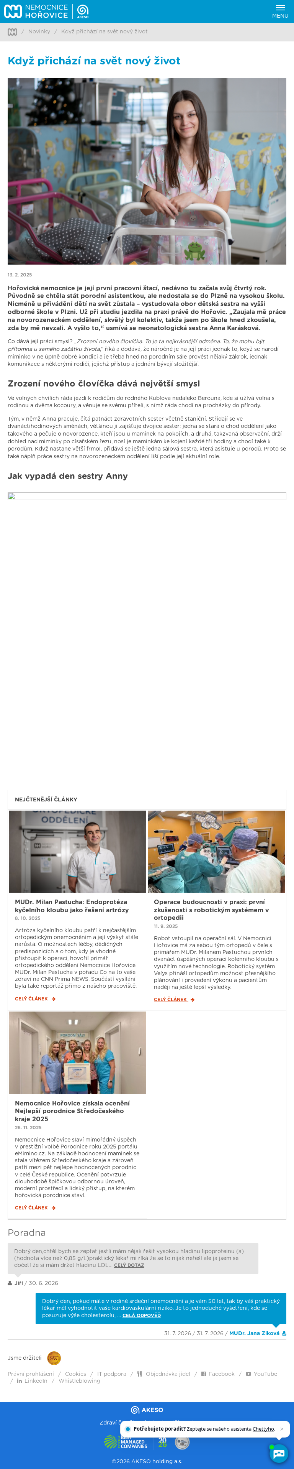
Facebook (222, 1374)
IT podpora (111, 1374)
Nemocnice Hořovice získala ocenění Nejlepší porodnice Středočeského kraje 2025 (72, 1112)
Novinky (39, 32)
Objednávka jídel (167, 1374)
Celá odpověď (141, 1315)
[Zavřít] (282, 1429)
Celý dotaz (129, 1265)
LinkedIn (35, 1381)
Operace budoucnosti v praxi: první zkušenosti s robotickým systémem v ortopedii (211, 910)
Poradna (27, 1233)
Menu (280, 16)
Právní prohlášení (31, 1374)
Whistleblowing (79, 1381)
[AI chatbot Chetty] (278, 1453)
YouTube (265, 1374)
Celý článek (32, 999)
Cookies (75, 1374)
